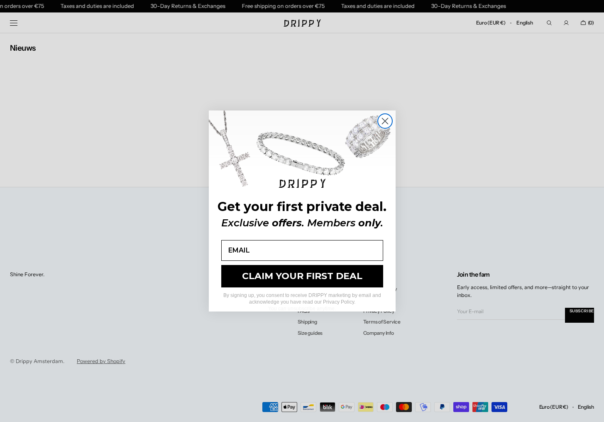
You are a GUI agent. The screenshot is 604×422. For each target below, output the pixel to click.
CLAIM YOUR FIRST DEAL (302, 276)
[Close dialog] (385, 121)
